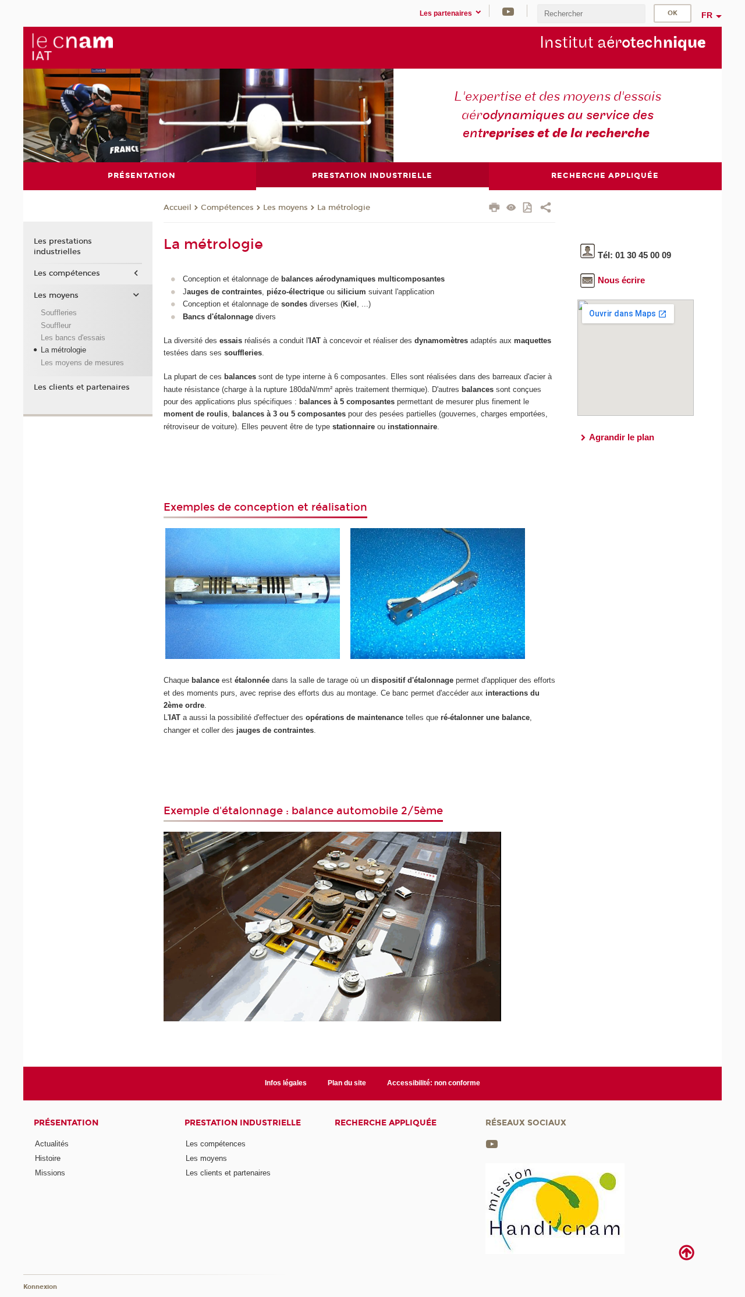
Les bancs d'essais (73, 337)
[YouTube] (508, 10)
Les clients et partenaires (82, 387)
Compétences (227, 207)
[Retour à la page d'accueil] (72, 47)
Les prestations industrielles (63, 246)
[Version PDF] (528, 208)
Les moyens (285, 207)
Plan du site (347, 1083)
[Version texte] (511, 208)
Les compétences (67, 273)
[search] (591, 13)
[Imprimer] (494, 209)
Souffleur (56, 325)
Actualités (52, 1143)
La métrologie (343, 207)
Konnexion (40, 1287)
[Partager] (546, 209)
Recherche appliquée (386, 1123)
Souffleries (59, 312)
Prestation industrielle (243, 1123)
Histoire (48, 1158)
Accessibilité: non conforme (433, 1083)
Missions (50, 1172)
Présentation (66, 1123)
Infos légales (286, 1083)
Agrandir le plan (621, 437)
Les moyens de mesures (82, 362)
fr (706, 15)
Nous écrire (621, 280)
